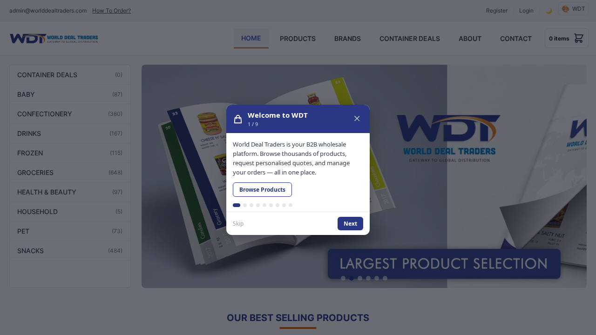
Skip (238, 224)
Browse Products (262, 190)
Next (350, 224)
